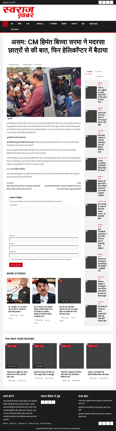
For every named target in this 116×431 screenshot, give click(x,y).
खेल (83, 24)
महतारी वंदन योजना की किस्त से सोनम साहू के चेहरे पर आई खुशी (102, 119)
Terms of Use (33, 423)
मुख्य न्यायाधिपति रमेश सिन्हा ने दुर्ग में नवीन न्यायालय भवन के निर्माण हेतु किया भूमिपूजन (102, 238)
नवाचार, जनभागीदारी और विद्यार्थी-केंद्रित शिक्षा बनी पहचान (102, 165)
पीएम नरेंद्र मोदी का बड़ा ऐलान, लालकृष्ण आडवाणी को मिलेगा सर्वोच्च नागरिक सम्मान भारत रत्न (23, 186)
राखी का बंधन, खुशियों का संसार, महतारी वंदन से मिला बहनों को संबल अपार (102, 95)
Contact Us (22, 423)
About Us (13, 423)
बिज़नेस (64, 24)
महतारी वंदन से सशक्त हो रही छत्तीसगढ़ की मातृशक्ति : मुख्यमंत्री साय (102, 265)
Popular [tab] (98, 71)
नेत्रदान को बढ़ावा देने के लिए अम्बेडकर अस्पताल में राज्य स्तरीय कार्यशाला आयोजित (102, 188)
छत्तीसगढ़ (40, 24)
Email (12, 243)
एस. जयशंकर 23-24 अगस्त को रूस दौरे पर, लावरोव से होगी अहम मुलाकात (17, 309)
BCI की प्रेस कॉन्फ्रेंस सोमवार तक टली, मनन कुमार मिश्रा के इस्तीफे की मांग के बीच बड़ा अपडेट (68, 310)
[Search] (111, 26)
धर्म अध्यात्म (14, 29)
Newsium (65, 428)
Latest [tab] (89, 71)
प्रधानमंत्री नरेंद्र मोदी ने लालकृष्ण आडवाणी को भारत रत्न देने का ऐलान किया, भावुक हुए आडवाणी (63, 186)
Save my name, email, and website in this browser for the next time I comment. (42, 259)
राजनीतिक (53, 24)
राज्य (27, 24)
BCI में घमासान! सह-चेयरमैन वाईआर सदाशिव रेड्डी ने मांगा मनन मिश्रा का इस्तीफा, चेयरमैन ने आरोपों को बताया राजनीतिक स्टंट (43, 311)
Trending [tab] (99, 76)
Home (5, 423)
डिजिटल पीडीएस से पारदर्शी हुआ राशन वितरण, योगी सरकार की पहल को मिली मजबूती (102, 289)
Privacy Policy (45, 423)
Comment (13, 205)
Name (12, 235)
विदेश (19, 24)
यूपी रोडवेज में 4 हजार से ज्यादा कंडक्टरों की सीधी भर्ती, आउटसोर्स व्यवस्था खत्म (102, 313)
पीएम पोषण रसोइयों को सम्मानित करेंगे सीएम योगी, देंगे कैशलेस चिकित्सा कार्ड (71, 374)
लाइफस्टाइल (93, 24)
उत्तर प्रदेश (100, 131)
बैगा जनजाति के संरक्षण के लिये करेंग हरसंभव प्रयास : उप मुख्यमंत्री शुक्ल (102, 211)
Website (12, 251)
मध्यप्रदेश (100, 158)
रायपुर (99, 85)
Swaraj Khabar (14, 64)
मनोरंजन (74, 24)
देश (12, 24)
